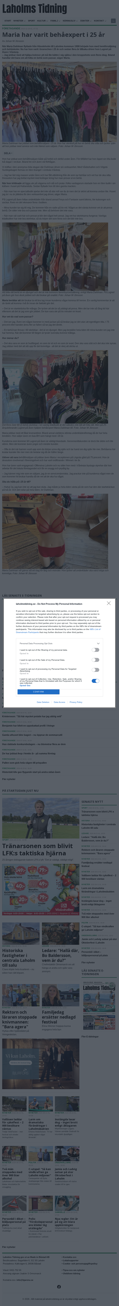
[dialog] (59, 653)
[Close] (109, 604)
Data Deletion (43, 702)
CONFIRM (38, 692)
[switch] (95, 650)
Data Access (59, 702)
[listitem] (59, 643)
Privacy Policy (76, 702)
